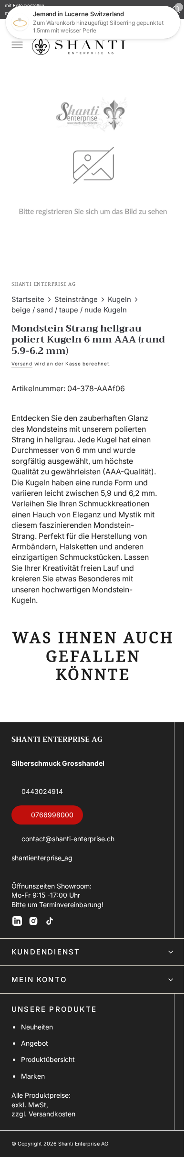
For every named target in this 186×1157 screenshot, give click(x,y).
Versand (21, 356)
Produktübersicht (48, 1063)
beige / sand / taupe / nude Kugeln (69, 302)
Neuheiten (37, 1030)
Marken (33, 1079)
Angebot (34, 1046)
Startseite (27, 292)
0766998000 (52, 818)
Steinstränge (76, 292)
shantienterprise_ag (41, 861)
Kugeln (119, 292)
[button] (16, 46)
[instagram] (33, 924)
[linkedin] (17, 924)
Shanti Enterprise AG (83, 1147)
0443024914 (42, 795)
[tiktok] (49, 924)
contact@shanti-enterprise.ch (67, 842)
